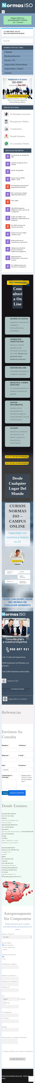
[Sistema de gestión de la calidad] (8, 164)
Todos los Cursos (10, 572)
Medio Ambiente (22, 576)
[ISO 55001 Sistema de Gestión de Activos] (8, 226)
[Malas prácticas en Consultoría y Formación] (8, 241)
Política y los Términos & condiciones (26, 778)
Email (8, 1003)
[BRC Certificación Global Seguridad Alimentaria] (8, 194)
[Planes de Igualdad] (8, 171)
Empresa (6, 755)
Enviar (5, 793)
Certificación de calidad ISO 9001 (20, 156)
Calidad (22, 572)
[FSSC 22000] (8, 202)
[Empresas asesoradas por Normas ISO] (17, 723)
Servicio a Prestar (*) (8, 934)
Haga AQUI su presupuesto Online (17, 20)
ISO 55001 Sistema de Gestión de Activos (18, 226)
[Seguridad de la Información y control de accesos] (8, 258)
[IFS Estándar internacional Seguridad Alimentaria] (8, 186)
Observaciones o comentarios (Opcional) (14, 1037)
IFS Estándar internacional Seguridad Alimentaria (19, 186)
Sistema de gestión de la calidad (19, 163)
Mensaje (4, 1027)
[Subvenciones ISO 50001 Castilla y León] (8, 234)
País (4, 765)
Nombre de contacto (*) (9, 975)
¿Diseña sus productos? (9, 955)
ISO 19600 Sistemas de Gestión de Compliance (18, 266)
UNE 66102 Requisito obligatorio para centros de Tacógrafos (20, 209)
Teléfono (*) (5, 987)
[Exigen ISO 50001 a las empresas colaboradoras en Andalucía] (8, 218)
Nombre (5, 745)
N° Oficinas (5, 1018)
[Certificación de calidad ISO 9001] (8, 156)
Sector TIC (10, 581)
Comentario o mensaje (7, 776)
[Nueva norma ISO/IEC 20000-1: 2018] (8, 179)
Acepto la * (26, 778)
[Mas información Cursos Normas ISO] (17, 557)
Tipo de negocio (7, 943)
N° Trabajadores (7, 1012)
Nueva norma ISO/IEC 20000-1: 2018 (18, 178)
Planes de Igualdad (17, 170)
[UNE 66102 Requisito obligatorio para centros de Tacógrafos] (8, 209)
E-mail (21, 755)
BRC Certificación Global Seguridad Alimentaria (19, 194)
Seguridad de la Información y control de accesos (19, 258)
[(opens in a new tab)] (8, 249)
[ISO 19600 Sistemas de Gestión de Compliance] (8, 266)
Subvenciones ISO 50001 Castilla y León (19, 233)
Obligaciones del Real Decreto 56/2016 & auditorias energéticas (18, 249)
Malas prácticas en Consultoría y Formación (19, 241)
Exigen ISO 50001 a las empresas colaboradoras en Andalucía (20, 218)
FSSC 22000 (14, 200)
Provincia (23, 765)
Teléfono (23, 745)
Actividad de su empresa (9, 964)
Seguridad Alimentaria (23, 582)
